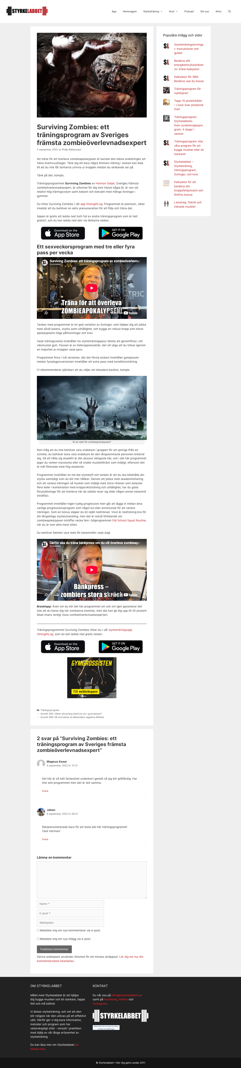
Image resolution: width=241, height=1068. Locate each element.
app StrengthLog (91, 204)
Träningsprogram (49, 710)
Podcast (189, 11)
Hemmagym (130, 11)
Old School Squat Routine (129, 520)
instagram (100, 1003)
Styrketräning (151, 11)
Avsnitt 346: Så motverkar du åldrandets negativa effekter (72, 717)
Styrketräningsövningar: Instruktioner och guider (188, 49)
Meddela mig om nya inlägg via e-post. (65, 939)
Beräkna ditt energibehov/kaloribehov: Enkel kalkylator (188, 65)
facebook (110, 999)
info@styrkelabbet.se (127, 995)
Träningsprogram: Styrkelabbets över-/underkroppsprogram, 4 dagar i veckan (188, 125)
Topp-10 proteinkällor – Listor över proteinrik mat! (188, 105)
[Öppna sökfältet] (229, 11)
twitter (123, 999)
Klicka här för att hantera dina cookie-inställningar (106, 1028)
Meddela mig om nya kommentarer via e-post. (70, 930)
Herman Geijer (105, 183)
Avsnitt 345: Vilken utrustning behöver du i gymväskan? (71, 713)
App (114, 11)
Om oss (204, 11)
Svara (45, 790)
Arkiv (218, 11)
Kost (171, 11)
